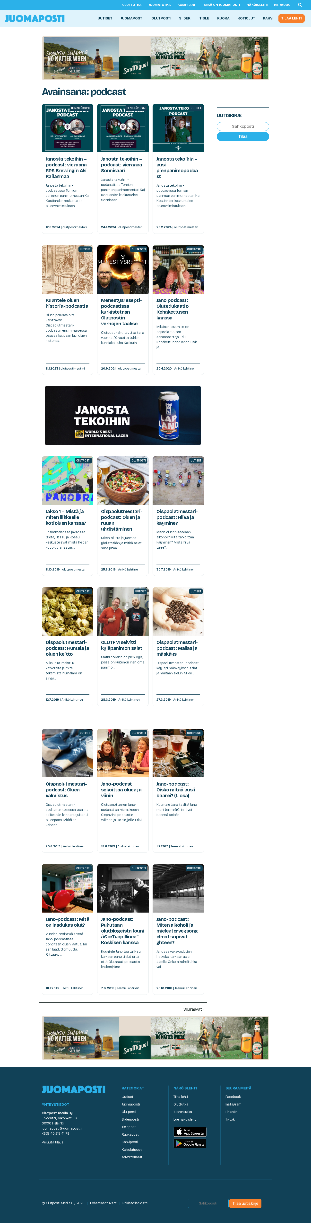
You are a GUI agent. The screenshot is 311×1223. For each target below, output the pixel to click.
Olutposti (161, 18)
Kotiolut (246, 18)
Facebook (233, 1097)
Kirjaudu (282, 5)
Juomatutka (159, 5)
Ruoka (223, 18)
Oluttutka (132, 5)
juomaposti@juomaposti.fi (62, 1128)
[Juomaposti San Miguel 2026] (155, 57)
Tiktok (230, 1119)
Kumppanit (187, 5)
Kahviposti (130, 1142)
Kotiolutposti (132, 1150)
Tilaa (243, 136)
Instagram (233, 1104)
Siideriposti (130, 1119)
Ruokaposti (130, 1134)
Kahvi (268, 18)
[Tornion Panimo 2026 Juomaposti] (123, 415)
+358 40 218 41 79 (55, 1134)
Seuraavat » (193, 1009)
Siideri (185, 18)
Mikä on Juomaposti (222, 5)
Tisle (204, 18)
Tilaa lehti (291, 18)
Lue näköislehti (185, 1119)
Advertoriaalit (132, 1157)
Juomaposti (132, 18)
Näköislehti (257, 5)
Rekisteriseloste (135, 1203)
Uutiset (105, 18)
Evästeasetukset (103, 1203)
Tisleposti (129, 1127)
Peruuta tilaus (52, 1142)
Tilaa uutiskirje (245, 1203)
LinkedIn (231, 1112)
